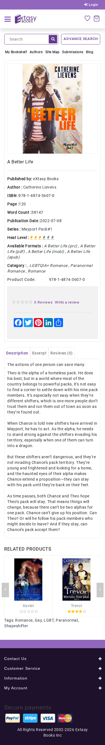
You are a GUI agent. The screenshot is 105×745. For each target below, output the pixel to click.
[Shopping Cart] (96, 18)
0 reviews (43, 302)
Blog (89, 52)
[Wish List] (87, 18)
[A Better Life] (52, 109)
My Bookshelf (16, 52)
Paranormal (67, 620)
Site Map (52, 52)
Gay (38, 620)
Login (93, 5)
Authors (36, 52)
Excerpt (39, 353)
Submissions (72, 52)
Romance (24, 620)
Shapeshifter (16, 626)
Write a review (67, 302)
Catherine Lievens (40, 187)
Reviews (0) (61, 353)
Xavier (28, 605)
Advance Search (81, 39)
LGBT (49, 620)
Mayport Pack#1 (37, 229)
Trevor (76, 605)
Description (17, 353)
